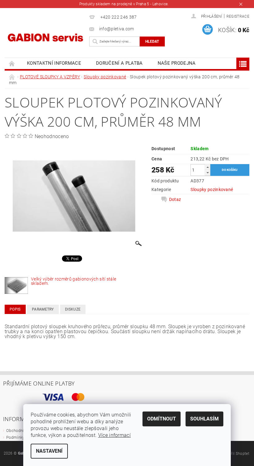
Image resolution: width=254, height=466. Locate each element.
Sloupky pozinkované (211, 189)
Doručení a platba (119, 63)
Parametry (43, 309)
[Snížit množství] (207, 173)
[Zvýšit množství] (207, 167)
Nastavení (49, 451)
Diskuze (73, 309)
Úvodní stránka (12, 63)
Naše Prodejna (177, 63)
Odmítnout (161, 419)
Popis (15, 309)
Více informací (114, 435)
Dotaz (175, 199)
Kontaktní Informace (54, 63)
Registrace (237, 16)
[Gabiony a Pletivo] (45, 36)
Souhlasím (204, 419)
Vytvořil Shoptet (235, 453)
